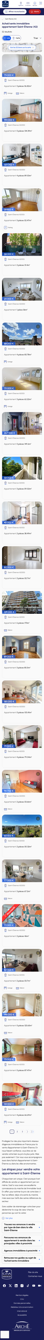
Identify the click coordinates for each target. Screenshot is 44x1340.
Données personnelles (22, 1303)
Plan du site (33, 1272)
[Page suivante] (27, 1132)
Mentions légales (22, 1295)
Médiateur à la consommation (22, 1307)
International (22, 1311)
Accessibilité (22, 1315)
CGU (22, 1299)
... (2, 19)
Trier (35, 38)
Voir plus (9, 1218)
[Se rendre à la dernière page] (32, 1132)
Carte (18, 38)
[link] (22, 47)
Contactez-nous (35, 1276)
